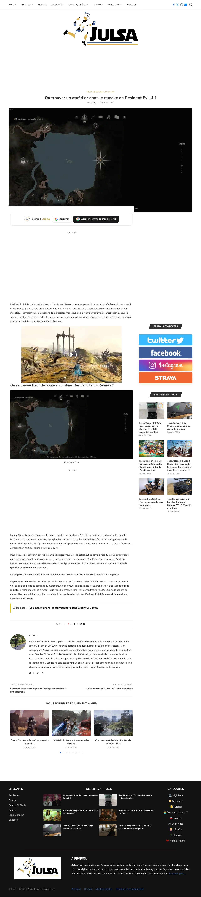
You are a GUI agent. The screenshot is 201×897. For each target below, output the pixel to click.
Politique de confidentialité (130, 889)
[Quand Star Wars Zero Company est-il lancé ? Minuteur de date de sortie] (29, 723)
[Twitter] (177, 4)
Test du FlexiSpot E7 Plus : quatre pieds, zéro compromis (151, 502)
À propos (76, 889)
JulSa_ (93, 103)
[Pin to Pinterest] (81, 624)
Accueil (13, 4)
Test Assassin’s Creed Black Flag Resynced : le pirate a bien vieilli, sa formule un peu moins (179, 465)
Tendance (97, 4)
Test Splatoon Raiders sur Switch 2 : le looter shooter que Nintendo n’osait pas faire (150, 465)
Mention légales (104, 889)
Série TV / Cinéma (77, 4)
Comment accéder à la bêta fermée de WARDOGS (113, 742)
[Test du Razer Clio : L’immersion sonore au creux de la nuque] (179, 410)
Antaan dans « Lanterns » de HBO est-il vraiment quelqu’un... (135, 827)
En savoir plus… (177, 873)
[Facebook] (173, 4)
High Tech (26, 4)
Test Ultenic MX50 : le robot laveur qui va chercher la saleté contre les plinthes (150, 427)
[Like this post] (71, 624)
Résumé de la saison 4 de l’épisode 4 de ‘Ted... (136, 812)
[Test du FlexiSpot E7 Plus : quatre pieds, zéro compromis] (151, 486)
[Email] (185, 4)
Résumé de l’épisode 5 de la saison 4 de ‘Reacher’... (80, 812)
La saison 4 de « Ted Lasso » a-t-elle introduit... (80, 796)
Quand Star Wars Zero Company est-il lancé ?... (30, 742)
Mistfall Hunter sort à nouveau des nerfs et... (71, 742)
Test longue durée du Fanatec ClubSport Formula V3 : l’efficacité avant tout (179, 503)
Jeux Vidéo (56, 4)
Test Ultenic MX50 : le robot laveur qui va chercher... (135, 796)
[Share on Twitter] (77, 624)
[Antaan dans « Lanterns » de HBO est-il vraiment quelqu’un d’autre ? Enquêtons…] (108, 830)
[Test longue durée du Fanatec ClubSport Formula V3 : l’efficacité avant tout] (179, 486)
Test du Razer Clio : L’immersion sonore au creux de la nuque (178, 426)
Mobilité (42, 4)
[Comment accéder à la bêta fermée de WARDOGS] (113, 723)
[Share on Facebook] (74, 624)
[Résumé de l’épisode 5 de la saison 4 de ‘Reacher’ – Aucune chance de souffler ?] (52, 815)
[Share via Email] (84, 624)
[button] (14, 731)
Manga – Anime (114, 4)
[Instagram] (181, 4)
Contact (131, 4)
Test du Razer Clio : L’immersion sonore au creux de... (78, 827)
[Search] (190, 4)
